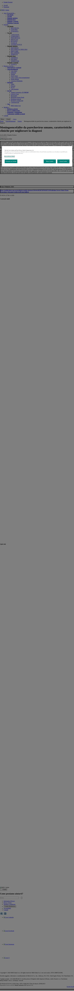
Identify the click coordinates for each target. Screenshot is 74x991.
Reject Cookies (49, 161)
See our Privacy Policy (10, 156)
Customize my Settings (11, 161)
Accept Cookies (63, 161)
